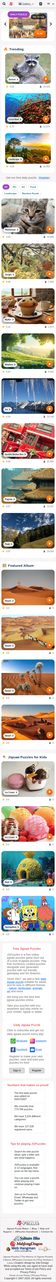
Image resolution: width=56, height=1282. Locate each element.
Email (38, 1049)
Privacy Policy (39, 1275)
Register (44, 177)
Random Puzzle (30, 193)
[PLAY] (46, 79)
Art (23, 187)
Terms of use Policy (19, 1275)
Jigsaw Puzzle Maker (18, 1228)
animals (37, 988)
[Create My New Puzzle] (40, 4)
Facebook (21, 1049)
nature (13, 988)
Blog (34, 1228)
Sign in (17, 1070)
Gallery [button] (26, 3)
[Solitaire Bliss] (27, 1238)
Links (10, 1263)
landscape (24, 988)
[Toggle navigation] (4, 3)
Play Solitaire (45, 1260)
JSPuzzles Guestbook (26, 1231)
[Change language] (50, 4)
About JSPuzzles (13, 1260)
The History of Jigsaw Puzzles (37, 1256)
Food (33, 187)
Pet (14, 187)
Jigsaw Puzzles (11, 1256)
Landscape (11, 193)
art (8, 991)
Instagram (40, 1040)
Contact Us (47, 1231)
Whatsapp (21, 1040)
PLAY (40, 33)
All (6, 187)
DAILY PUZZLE (18, 14)
